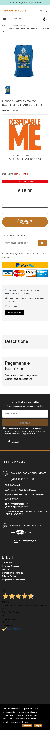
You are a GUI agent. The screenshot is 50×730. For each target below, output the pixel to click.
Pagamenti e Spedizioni (13, 579)
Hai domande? (14, 312)
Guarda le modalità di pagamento (21, 375)
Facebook (15, 441)
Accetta (27, 725)
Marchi (5, 569)
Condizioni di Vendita (12, 572)
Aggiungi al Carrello (25, 221)
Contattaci (13, 306)
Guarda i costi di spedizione (18, 378)
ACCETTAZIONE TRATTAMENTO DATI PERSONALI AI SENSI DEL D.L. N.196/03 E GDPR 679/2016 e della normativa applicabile (25, 431)
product (5, 110)
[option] (25, 61)
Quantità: (6, 204)
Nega (38, 725)
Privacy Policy (9, 576)
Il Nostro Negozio (10, 565)
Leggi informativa (28, 434)
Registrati (25, 422)
